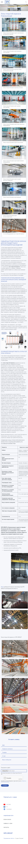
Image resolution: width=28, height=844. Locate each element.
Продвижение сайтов (9, 838)
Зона (2, 586)
